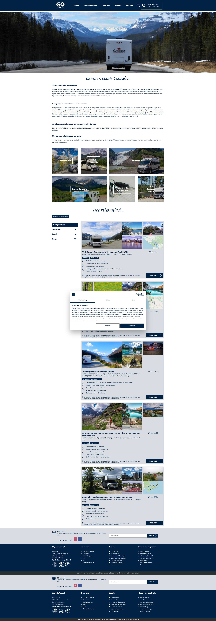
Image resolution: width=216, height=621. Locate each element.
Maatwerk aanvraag (117, 562)
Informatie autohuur (117, 560)
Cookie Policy (115, 553)
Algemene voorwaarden (118, 558)
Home (76, 5)
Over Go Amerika (88, 551)
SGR (84, 560)
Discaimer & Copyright (118, 556)
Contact (129, 5)
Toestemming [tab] (83, 300)
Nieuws (118, 5)
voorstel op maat (151, 140)
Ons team (86, 553)
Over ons (106, 5)
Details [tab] (108, 300)
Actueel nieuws (144, 551)
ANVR (84, 558)
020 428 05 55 (152, 4)
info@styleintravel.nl (58, 556)
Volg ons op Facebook (146, 556)
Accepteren (132, 325)
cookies (94, 308)
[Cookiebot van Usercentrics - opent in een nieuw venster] (136, 294)
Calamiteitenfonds (88, 562)
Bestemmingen (90, 5)
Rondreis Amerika (145, 565)
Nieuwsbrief (114, 565)
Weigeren (108, 325)
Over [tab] (133, 300)
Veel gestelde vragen (146, 562)
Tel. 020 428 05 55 (58, 558)
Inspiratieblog (144, 560)
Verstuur (151, 535)
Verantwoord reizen (145, 553)
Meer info (153, 275)
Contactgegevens (88, 556)
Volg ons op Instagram (146, 558)
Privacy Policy (115, 551)
